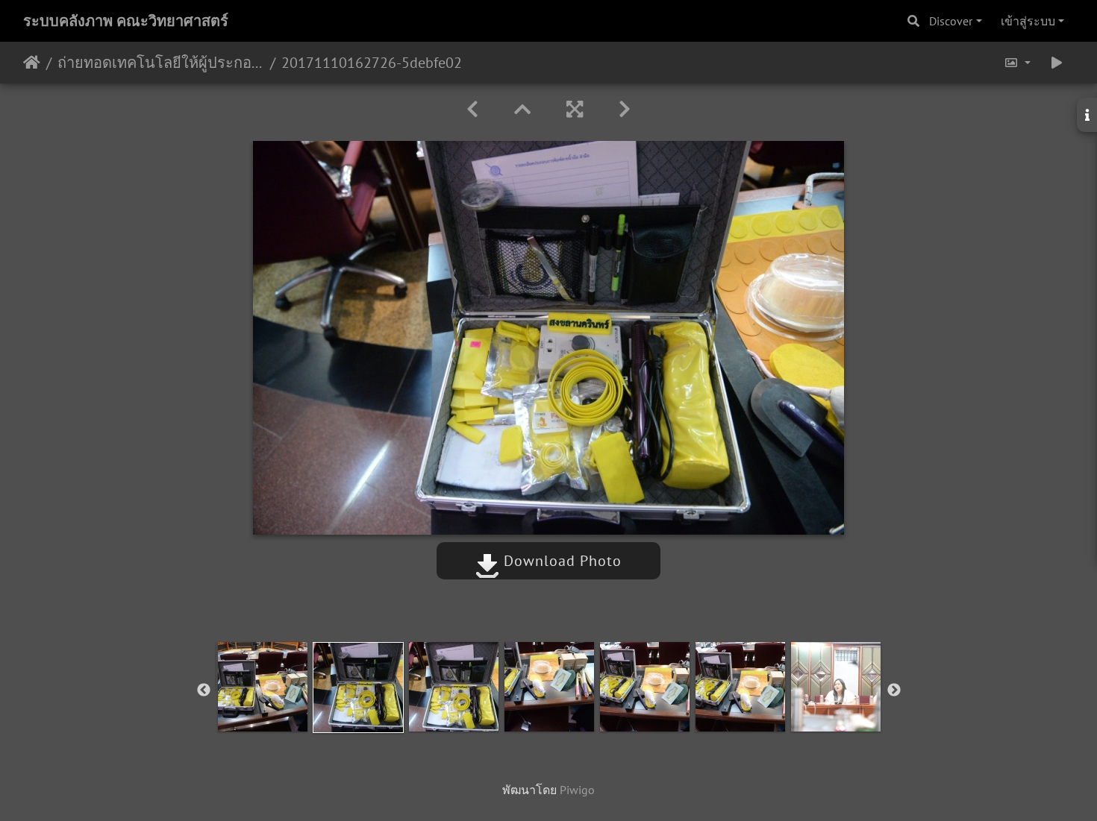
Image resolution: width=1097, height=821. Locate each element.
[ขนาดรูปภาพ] (1017, 63)
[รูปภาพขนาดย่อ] (522, 109)
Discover (950, 20)
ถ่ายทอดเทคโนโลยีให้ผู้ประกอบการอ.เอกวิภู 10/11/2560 (160, 62)
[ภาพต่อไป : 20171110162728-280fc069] (624, 109)
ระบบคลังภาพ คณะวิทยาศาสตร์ (125, 21)
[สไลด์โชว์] (1057, 63)
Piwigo (577, 789)
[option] (262, 687)
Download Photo (560, 560)
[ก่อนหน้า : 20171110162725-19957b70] (472, 109)
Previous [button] (203, 690)
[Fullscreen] (574, 109)
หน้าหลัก (31, 62)
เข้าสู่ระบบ (1028, 20)
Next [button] (894, 690)
